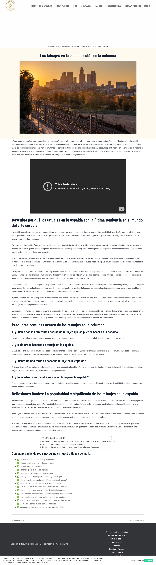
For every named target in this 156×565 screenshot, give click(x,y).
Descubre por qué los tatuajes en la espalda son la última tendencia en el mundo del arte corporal (78, 441)
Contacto (116, 546)
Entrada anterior (19, 520)
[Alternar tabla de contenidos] (112, 438)
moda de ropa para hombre (44, 558)
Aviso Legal (117, 542)
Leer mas (140, 560)
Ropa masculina (116, 552)
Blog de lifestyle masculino (117, 532)
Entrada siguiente (136, 520)
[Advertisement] (78, 28)
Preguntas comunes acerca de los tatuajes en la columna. (63, 444)
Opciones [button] (131, 560)
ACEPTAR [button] (149, 560)
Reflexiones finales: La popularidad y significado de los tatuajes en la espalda (70, 447)
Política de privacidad (116, 535)
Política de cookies (116, 539)
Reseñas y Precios (116, 549)
